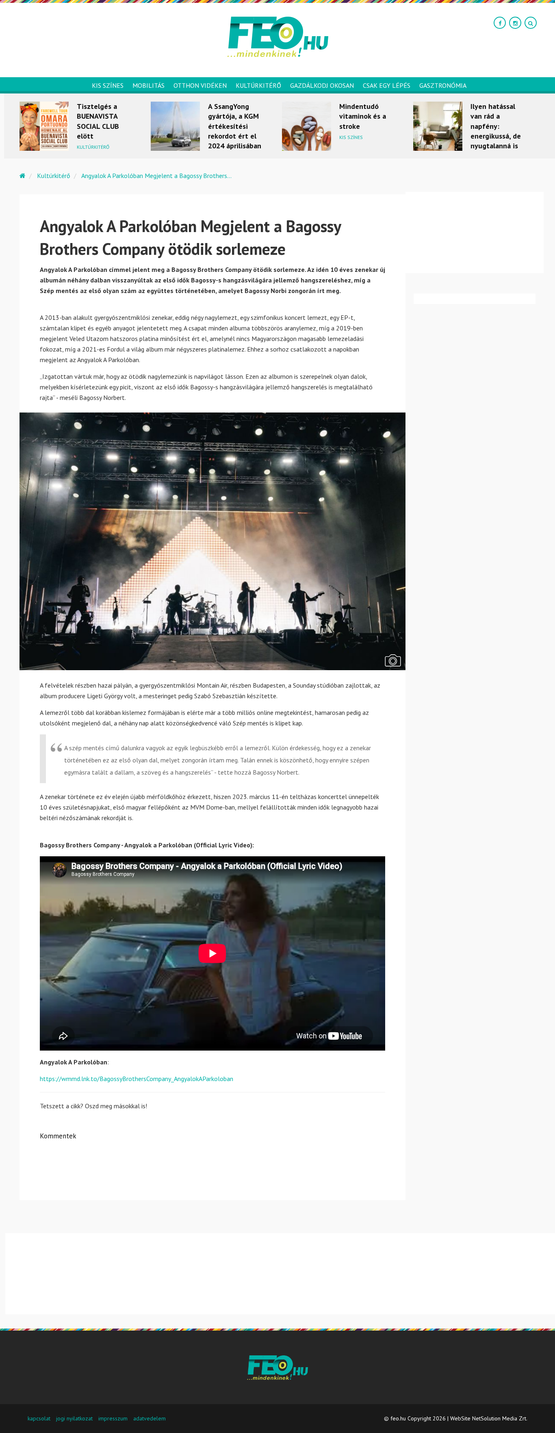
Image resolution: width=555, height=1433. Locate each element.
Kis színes (108, 85)
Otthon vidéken (200, 85)
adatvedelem (149, 1418)
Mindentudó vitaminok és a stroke (362, 116)
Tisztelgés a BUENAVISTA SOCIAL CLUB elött (98, 121)
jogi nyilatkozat (74, 1418)
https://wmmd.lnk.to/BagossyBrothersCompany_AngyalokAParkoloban (136, 1079)
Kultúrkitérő (258, 85)
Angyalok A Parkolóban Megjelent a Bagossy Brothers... (156, 176)
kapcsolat (39, 1418)
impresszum (113, 1418)
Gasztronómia (442, 85)
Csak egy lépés (386, 85)
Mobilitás (148, 85)
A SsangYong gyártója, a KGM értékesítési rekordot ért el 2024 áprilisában (234, 126)
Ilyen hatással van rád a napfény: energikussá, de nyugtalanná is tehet (495, 131)
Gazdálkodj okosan (322, 85)
